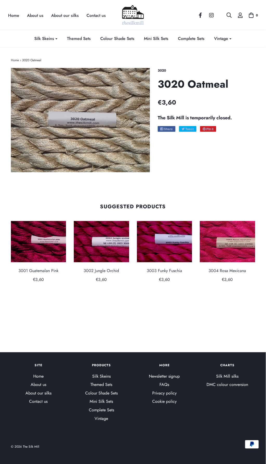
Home (13, 15)
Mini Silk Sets (156, 38)
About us (35, 15)
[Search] (226, 15)
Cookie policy (164, 401)
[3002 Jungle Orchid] (101, 241)
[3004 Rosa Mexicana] (227, 241)
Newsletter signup (164, 376)
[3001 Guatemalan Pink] (38, 241)
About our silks (65, 15)
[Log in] (238, 15)
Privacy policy (164, 393)
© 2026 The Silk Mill (25, 446)
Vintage (101, 418)
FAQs (164, 384)
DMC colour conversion (227, 384)
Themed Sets (79, 38)
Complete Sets (191, 38)
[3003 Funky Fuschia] (164, 241)
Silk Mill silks (227, 376)
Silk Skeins (101, 376)
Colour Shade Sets (117, 38)
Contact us (96, 15)
